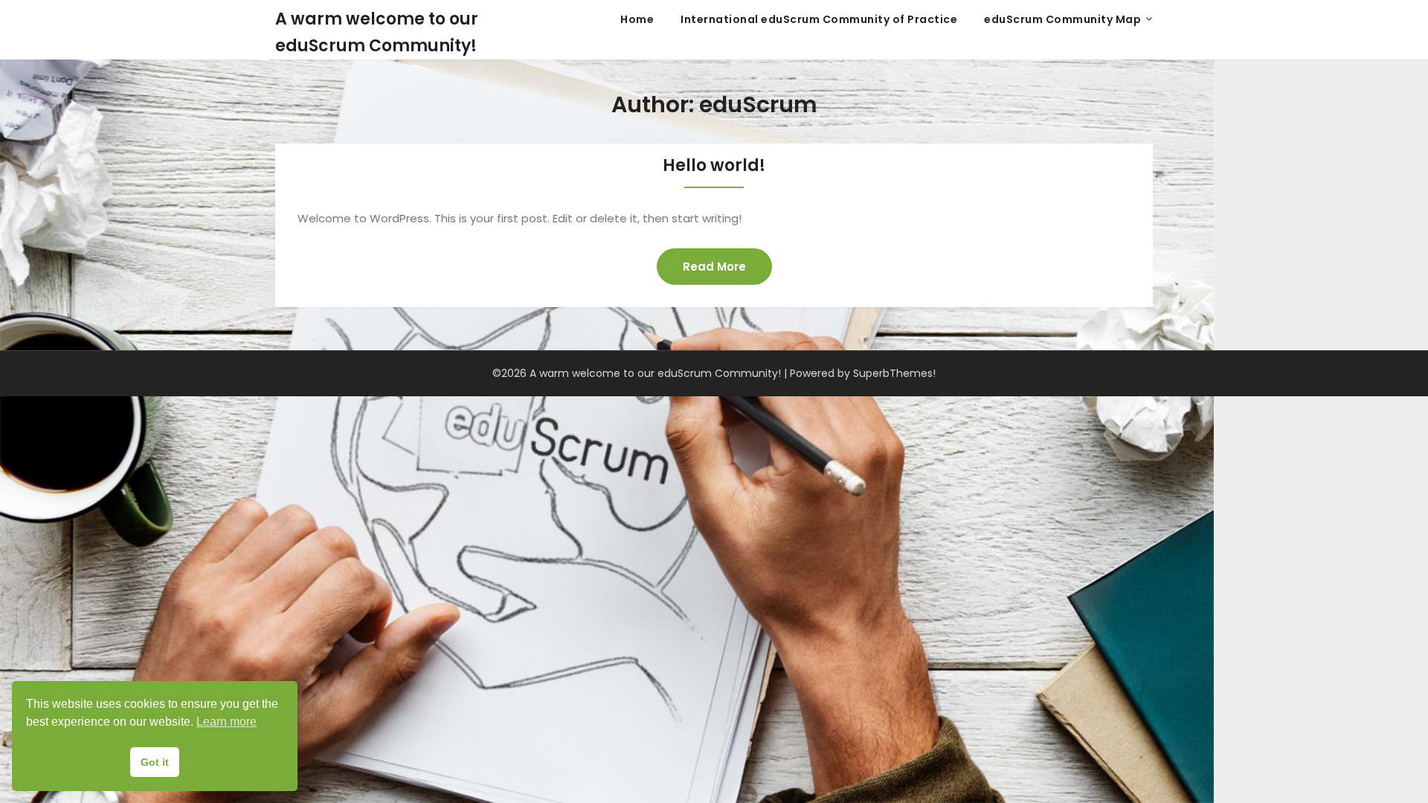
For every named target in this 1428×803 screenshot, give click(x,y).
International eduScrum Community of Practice (819, 19)
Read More (714, 266)
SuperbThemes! (894, 373)
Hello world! (714, 165)
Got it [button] (155, 762)
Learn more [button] (226, 721)
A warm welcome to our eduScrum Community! (376, 32)
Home (637, 19)
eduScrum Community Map (1062, 19)
